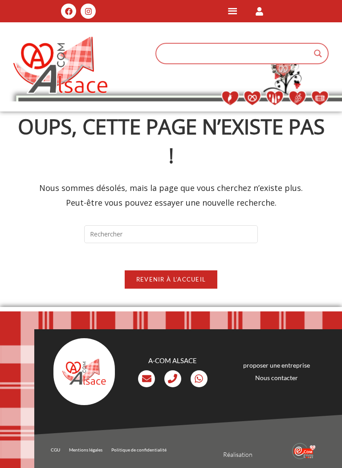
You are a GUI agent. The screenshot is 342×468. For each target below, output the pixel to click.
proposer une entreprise (276, 365)
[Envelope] (146, 378)
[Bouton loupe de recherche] (318, 53)
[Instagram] (88, 11)
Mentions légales (85, 449)
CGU (55, 449)
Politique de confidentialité (139, 449)
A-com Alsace (172, 360)
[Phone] (172, 378)
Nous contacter (276, 377)
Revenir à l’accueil (171, 279)
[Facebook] (68, 11)
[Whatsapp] (199, 378)
